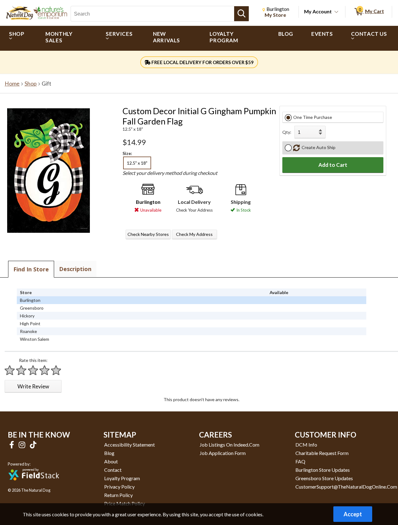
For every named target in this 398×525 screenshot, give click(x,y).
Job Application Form (223, 453)
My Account (318, 11)
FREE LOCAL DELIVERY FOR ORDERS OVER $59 (202, 62)
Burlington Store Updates (322, 470)
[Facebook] (12, 444)
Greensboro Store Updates (324, 478)
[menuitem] (18, 38)
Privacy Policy (119, 487)
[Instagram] (22, 444)
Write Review (33, 386)
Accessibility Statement (129, 445)
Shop (31, 83)
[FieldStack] (34, 485)
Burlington (148, 202)
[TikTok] (33, 444)
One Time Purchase (312, 117)
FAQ (300, 461)
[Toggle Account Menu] (336, 12)
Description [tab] (75, 269)
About (111, 461)
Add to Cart (332, 165)
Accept (353, 514)
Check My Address (194, 234)
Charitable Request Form (322, 453)
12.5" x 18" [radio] (137, 163)
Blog (109, 453)
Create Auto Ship (318, 147)
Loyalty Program (122, 478)
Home (12, 83)
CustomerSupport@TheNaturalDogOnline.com (346, 487)
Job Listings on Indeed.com (229, 445)
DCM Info (306, 445)
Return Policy (118, 495)
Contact (113, 470)
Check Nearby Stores (148, 234)
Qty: (286, 132)
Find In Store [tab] (31, 269)
